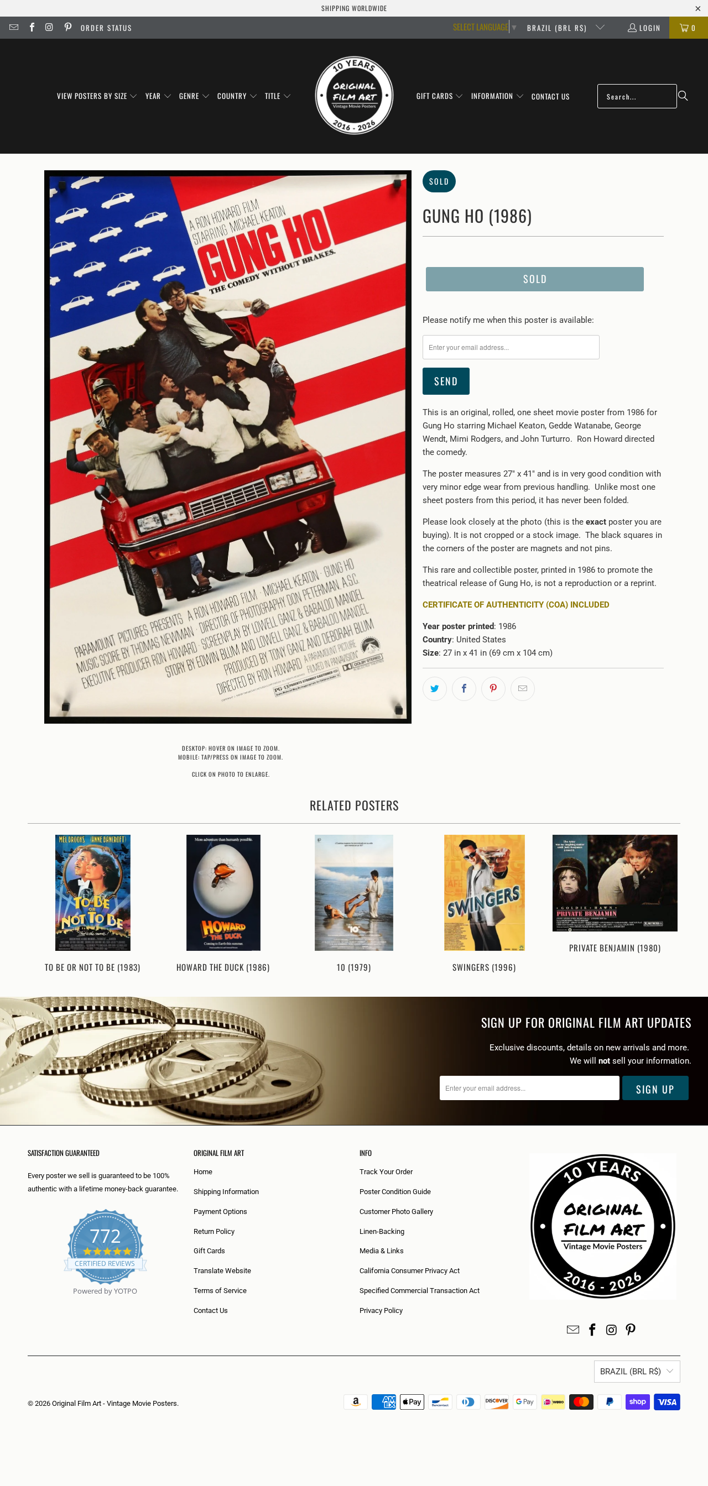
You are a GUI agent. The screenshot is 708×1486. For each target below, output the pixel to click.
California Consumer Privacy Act (410, 1271)
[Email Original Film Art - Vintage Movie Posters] (13, 27)
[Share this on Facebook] (464, 689)
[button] (97, 96)
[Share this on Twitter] (435, 689)
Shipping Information (226, 1191)
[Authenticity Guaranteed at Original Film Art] (28, 1304)
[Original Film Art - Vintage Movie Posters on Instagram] (49, 27)
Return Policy (214, 1231)
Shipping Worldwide (354, 8)
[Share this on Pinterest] (493, 689)
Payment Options (220, 1211)
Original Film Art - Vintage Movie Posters (114, 1403)
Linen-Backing (382, 1231)
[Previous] (43, 905)
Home (203, 1172)
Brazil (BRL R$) (558, 27)
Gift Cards (209, 1251)
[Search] (683, 96)
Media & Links (382, 1251)
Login (650, 27)
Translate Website (222, 1271)
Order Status (106, 27)
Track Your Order (386, 1172)
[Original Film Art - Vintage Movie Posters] (354, 96)
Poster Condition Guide (395, 1191)
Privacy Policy (381, 1310)
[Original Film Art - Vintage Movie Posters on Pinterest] (67, 27)
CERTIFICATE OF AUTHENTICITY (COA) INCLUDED (516, 605)
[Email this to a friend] (523, 689)
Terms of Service (220, 1290)
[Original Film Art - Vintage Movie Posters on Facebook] (31, 27)
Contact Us (211, 1310)
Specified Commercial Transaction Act (420, 1290)
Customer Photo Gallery (396, 1211)
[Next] (664, 905)
